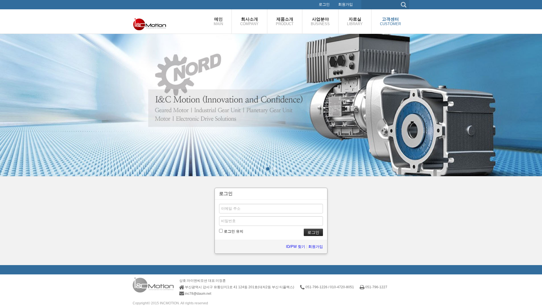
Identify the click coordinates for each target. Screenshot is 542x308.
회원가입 (345, 4)
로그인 (324, 4)
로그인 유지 (233, 231)
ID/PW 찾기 (295, 246)
